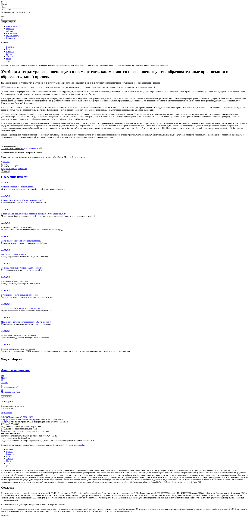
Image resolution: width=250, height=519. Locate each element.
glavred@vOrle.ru (76, 511)
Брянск (9, 49)
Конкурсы (10, 38)
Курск (9, 54)
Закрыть (5, 171)
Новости (10, 29)
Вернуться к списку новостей (14, 168)
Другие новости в (32, 148)
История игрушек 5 (9, 386)
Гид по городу (12, 36)
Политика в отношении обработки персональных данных (26, 445)
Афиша (9, 31)
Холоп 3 (4, 381)
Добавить (5, 161)
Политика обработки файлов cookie (69, 445)
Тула (8, 61)
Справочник (11, 33)
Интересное (14, 65)
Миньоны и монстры (10, 390)
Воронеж (10, 51)
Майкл (4, 376)
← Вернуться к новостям (12, 148)
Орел (8, 58)
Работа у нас (11, 26)
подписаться (6, 413)
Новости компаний (28, 65)
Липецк (9, 56)
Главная (4, 65)
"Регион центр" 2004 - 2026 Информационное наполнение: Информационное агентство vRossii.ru (32, 418)
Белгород (10, 47)
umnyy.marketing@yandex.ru (120, 511)
